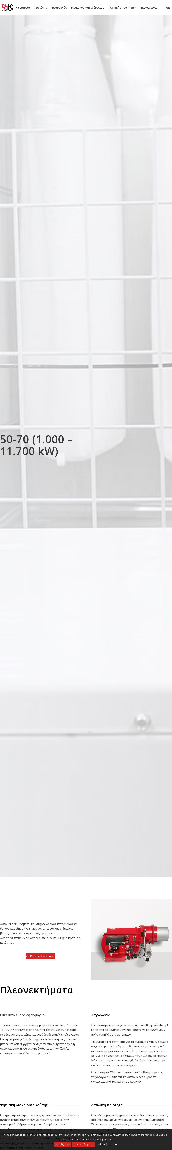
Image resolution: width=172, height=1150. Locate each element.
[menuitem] (22, 7)
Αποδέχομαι (63, 1144)
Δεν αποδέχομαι (83, 1144)
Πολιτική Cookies (107, 1144)
